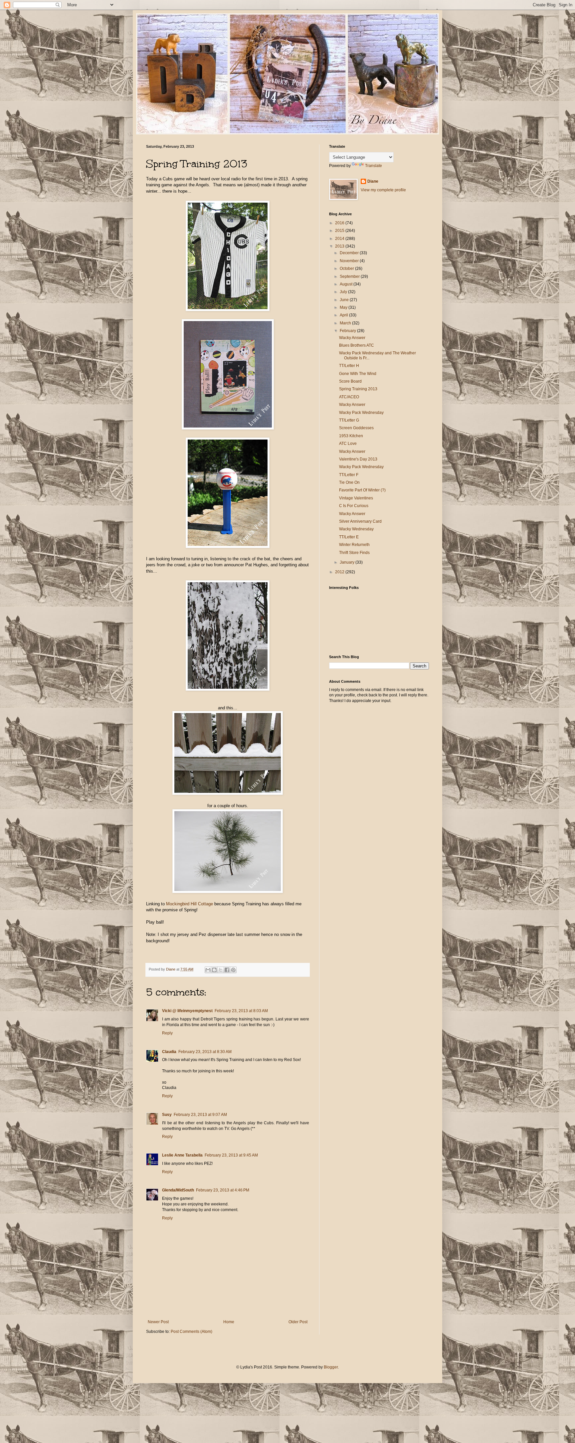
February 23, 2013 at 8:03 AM (241, 1010)
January (347, 562)
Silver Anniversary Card (360, 521)
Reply (167, 1033)
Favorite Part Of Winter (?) (362, 490)
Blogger (331, 1367)
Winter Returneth (354, 544)
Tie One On (349, 482)
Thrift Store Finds (354, 552)
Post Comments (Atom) (191, 1331)
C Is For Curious (353, 505)
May (344, 307)
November (350, 261)
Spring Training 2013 (358, 389)
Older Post (297, 1322)
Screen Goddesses (356, 428)
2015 (340, 230)
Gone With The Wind (357, 373)
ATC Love (348, 443)
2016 (340, 223)
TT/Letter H (349, 365)
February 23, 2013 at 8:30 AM (205, 1051)
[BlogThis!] (214, 970)
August (346, 284)
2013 (340, 246)
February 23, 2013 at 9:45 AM (231, 1155)
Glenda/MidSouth (178, 1190)
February (348, 330)
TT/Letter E (349, 537)
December (350, 253)
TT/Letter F (348, 474)
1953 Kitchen (351, 436)
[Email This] (208, 970)
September (350, 276)
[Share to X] (220, 970)
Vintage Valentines (356, 498)
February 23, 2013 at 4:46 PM (222, 1190)
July (344, 291)
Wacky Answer (352, 337)
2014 (340, 238)
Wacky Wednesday (356, 529)
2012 (340, 572)
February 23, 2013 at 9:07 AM (200, 1114)
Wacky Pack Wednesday (361, 412)
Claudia (169, 1051)
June (345, 299)
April (344, 315)
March (346, 323)
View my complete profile (383, 190)
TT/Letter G (349, 420)
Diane (372, 181)
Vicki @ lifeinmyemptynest (187, 1010)
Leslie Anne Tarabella (182, 1155)
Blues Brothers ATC (356, 345)
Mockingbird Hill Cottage (189, 903)
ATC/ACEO (349, 397)
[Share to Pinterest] (233, 970)
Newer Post (158, 1322)
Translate (373, 165)
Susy (167, 1114)
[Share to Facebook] (227, 970)
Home (228, 1322)
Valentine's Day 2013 (358, 459)
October (347, 268)
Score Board (350, 381)
